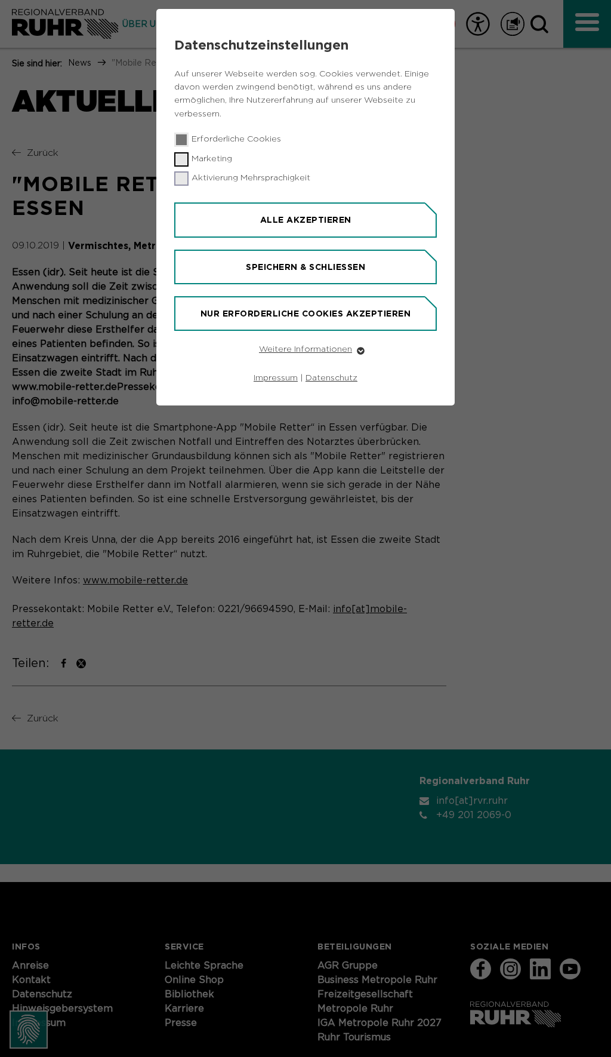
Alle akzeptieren (305, 220)
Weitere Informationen (305, 349)
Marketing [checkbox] (212, 159)
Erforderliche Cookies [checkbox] (236, 139)
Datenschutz (331, 378)
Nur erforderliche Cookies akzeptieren (305, 313)
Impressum (276, 378)
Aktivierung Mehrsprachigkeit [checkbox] (251, 178)
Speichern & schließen (305, 267)
